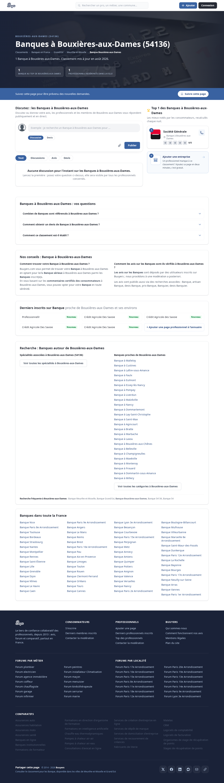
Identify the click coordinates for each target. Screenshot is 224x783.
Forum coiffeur (24, 681)
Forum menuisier (74, 681)
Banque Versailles (124, 581)
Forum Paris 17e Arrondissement (134, 667)
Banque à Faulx (123, 375)
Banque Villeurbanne (173, 532)
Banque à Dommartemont (129, 409)
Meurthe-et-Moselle (76, 52)
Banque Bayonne (171, 565)
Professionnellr (49, 317)
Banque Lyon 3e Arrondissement (133, 522)
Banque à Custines (125, 365)
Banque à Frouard (124, 468)
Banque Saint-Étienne (32, 561)
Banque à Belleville (125, 448)
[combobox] (112, 5)
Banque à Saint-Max (126, 419)
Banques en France (40, 52)
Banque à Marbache (126, 434)
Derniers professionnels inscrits (134, 633)
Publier (132, 145)
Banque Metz (122, 547)
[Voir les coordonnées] (202, 132)
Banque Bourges (171, 570)
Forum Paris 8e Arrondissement (134, 681)
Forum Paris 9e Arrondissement (182, 691)
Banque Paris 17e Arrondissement (181, 575)
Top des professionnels (129, 638)
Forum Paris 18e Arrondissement (134, 691)
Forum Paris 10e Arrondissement (183, 681)
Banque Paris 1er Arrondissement (181, 594)
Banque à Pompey (124, 390)
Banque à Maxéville (125, 458)
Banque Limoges (77, 561)
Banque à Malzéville (126, 399)
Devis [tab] (67, 158)
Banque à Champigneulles (129, 453)
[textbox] (84, 128)
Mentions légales (176, 638)
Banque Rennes (29, 556)
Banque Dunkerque (172, 550)
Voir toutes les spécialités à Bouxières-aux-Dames (53, 363)
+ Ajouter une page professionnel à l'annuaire (174, 327)
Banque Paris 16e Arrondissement (87, 547)
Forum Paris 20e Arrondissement (183, 667)
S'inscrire (70, 628)
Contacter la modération (79, 638)
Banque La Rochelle (172, 560)
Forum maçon (72, 676)
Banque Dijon (28, 576)
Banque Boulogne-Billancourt (178, 522)
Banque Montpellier (31, 551)
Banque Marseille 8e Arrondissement (173, 538)
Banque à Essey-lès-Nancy (129, 385)
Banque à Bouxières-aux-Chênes (133, 443)
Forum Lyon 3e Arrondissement (182, 696)
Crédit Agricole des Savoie (173, 317)
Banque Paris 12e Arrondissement (181, 555)
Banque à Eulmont (125, 380)
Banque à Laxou (123, 439)
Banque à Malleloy (125, 360)
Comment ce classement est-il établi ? (46, 235)
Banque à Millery (124, 478)
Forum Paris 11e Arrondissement (134, 686)
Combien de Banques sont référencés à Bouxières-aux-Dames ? (61, 213)
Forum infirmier (24, 696)
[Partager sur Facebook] (171, 769)
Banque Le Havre (30, 586)
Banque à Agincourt (126, 424)
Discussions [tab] (38, 158)
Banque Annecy (123, 551)
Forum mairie (72, 696)
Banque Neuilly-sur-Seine (176, 579)
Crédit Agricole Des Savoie (111, 317)
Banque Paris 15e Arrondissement (134, 537)
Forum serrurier (73, 691)
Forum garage (23, 691)
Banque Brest (75, 542)
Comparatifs (24, 714)
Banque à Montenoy (126, 463)
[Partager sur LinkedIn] (179, 769)
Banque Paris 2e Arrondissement (133, 591)
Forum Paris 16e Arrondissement (134, 671)
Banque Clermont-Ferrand (82, 576)
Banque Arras (169, 584)
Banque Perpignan (125, 542)
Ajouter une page (125, 628)
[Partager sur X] (163, 769)
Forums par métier (29, 660)
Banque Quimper (124, 561)
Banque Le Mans (77, 532)
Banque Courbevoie (125, 532)
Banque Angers (76, 527)
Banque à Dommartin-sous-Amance (135, 473)
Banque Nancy (122, 586)
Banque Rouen (75, 571)
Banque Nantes (29, 547)
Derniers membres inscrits (81, 633)
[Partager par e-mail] (196, 769)
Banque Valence (123, 576)
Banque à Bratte (123, 429)
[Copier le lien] (205, 769)
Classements (21, 52)
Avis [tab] (54, 158)
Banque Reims (75, 537)
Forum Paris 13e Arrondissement (183, 676)
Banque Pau (74, 551)
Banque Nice (27, 522)
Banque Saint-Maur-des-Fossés (179, 545)
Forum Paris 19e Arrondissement (183, 671)
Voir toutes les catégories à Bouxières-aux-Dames (148, 486)
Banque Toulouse (30, 532)
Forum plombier (24, 667)
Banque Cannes (76, 591)
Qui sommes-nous (176, 628)
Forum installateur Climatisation (83, 671)
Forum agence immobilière (31, 676)
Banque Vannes (170, 589)
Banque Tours (75, 586)
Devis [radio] (50, 137)
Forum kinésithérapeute (78, 686)
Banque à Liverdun (125, 394)
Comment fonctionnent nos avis (184, 633)
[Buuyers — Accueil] (11, 5)
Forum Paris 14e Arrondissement (183, 686)
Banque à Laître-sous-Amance (131, 370)
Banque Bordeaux (30, 537)
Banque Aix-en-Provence (81, 556)
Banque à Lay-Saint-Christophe (132, 414)
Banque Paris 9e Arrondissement (86, 522)
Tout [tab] (21, 158)
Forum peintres (73, 667)
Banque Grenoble (30, 571)
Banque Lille (27, 566)
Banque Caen (28, 591)
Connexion (207, 5)
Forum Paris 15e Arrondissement (134, 676)
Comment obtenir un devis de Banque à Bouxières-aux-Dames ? (61, 224)
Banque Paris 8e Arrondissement (39, 527)
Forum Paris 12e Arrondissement (134, 696)
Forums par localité (130, 660)
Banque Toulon (76, 566)
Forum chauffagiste (26, 686)
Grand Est (58, 52)
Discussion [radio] (35, 137)
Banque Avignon (124, 571)
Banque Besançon (124, 527)
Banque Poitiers (123, 566)
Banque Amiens (123, 556)
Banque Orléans (76, 581)
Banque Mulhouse (172, 527)
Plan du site (172, 643)
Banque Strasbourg (31, 542)
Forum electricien (25, 671)
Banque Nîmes (28, 581)
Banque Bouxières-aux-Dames (105, 52)
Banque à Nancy (123, 404)
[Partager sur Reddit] (188, 769)
